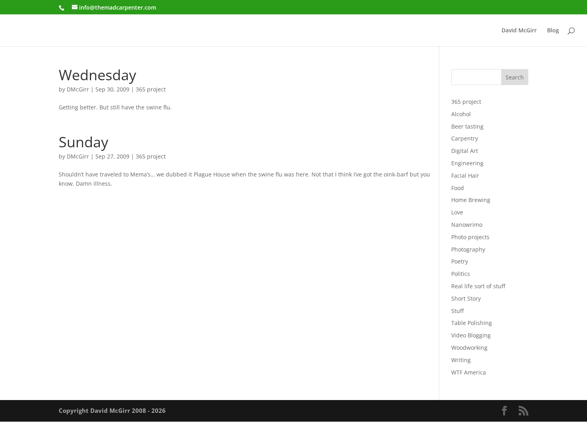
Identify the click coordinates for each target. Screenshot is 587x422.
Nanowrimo (466, 224)
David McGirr (519, 31)
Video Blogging (471, 335)
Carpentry (464, 138)
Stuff (457, 311)
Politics (460, 273)
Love (457, 212)
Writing (461, 360)
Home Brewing (470, 200)
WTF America (468, 372)
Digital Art (464, 151)
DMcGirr (78, 89)
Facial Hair (465, 175)
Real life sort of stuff (478, 286)
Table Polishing (471, 323)
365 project (151, 89)
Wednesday (97, 75)
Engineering (467, 163)
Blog (553, 31)
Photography (468, 249)
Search (515, 77)
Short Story (466, 298)
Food (457, 188)
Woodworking (469, 347)
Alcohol (461, 114)
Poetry (459, 261)
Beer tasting (467, 126)
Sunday (83, 142)
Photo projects (470, 237)
